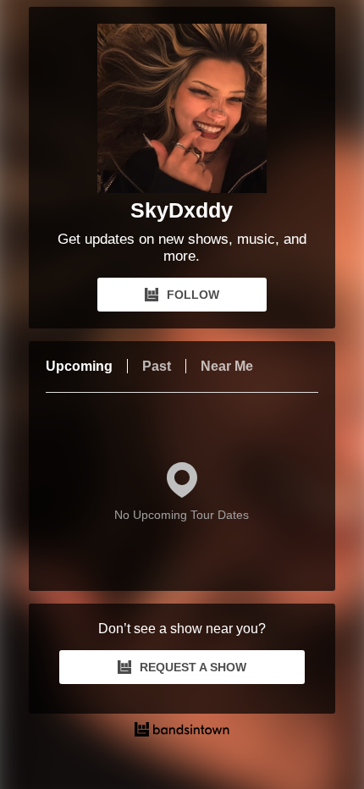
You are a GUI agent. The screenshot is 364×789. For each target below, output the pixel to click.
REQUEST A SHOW (193, 667)
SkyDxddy (181, 210)
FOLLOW (193, 294)
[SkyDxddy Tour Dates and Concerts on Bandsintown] (182, 731)
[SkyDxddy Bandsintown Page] (182, 108)
